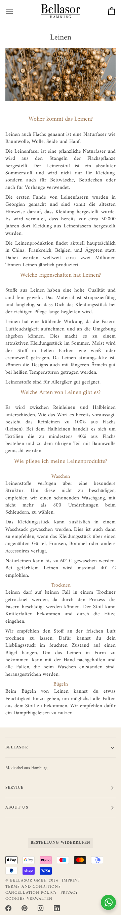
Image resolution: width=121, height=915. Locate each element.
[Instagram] (41, 908)
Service (14, 787)
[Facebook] (8, 908)
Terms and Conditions (33, 886)
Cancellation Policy (31, 892)
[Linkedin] (57, 908)
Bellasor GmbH (28, 880)
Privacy (69, 892)
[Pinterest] (25, 908)
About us (16, 807)
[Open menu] (15, 11)
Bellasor (16, 747)
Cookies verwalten (28, 899)
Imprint (71, 880)
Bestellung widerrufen (61, 842)
